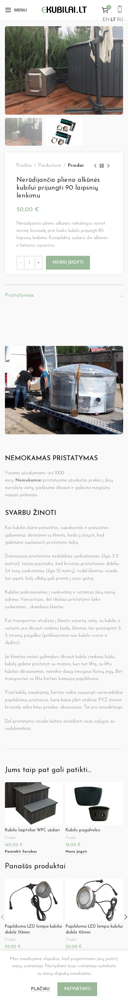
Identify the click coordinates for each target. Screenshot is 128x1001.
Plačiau (41, 989)
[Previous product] (95, 166)
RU (120, 19)
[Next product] (108, 166)
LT (113, 19)
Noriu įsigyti (68, 262)
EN (106, 19)
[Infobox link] (120, 10)
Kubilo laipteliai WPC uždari (32, 830)
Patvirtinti (77, 989)
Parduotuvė (49, 165)
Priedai (76, 165)
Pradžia (24, 165)
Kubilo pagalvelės (83, 830)
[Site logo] (64, 9)
